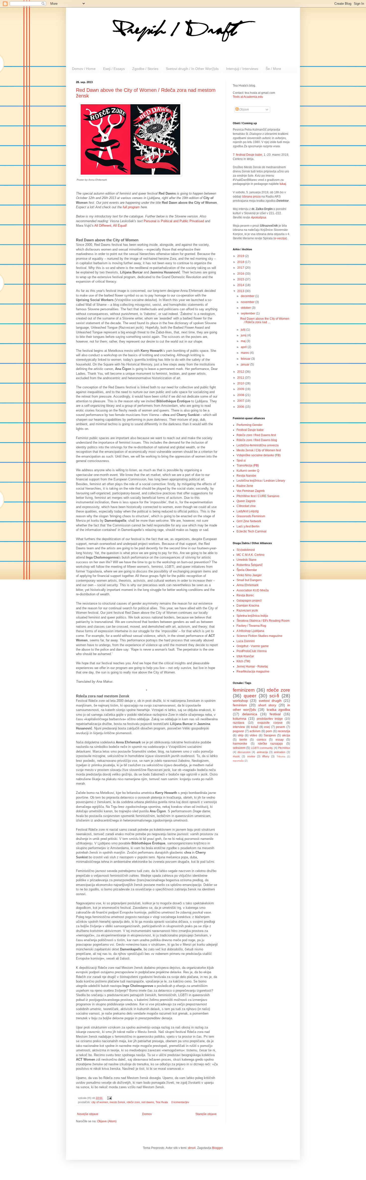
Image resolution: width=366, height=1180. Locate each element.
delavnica (249, 714)
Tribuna (281, 756)
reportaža (238, 760)
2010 (241, 383)
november (248, 302)
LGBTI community (262, 747)
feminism (240, 705)
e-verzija (280, 238)
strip (241, 735)
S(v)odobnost (246, 550)
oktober (246, 307)
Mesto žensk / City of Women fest (259, 450)
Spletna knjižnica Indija (252, 615)
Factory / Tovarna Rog (251, 625)
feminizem (244, 690)
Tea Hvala (162, 1102)
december (248, 296)
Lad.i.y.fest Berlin (248, 526)
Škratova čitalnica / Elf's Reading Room (263, 620)
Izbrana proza (251, 196)
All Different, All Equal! (110, 225)
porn (269, 731)
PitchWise (284, 747)
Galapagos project (249, 600)
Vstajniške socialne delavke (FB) (259, 455)
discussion (244, 752)
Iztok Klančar (245, 656)
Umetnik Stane (246, 560)
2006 (241, 407)
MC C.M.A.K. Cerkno (250, 555)
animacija (262, 752)
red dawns (147, 1102)
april (244, 347)
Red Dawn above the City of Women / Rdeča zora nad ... (264, 320)
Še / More (273, 69)
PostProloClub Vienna (252, 651)
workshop (240, 701)
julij (243, 329)
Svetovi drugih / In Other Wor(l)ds (192, 69)
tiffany (265, 756)
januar (245, 364)
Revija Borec (245, 595)
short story (267, 705)
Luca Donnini (246, 641)
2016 (241, 273)
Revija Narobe (246, 475)
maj (243, 341)
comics (261, 739)
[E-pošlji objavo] (109, 1097)
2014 (241, 285)
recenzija (284, 731)
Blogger (217, 1148)
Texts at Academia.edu (248, 97)
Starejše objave (206, 1114)
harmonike (240, 743)
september (248, 313)
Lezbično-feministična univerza (258, 445)
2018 (241, 262)
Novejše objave (87, 1114)
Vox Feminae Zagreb (251, 491)
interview (239, 727)
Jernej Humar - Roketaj (252, 666)
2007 (241, 401)
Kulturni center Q (248, 470)
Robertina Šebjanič (250, 565)
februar (246, 358)
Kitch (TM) (243, 661)
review (251, 756)
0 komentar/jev (180, 1102)
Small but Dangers (249, 580)
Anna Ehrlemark (247, 585)
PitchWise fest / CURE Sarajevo (258, 496)
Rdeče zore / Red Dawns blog (257, 440)
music (236, 756)
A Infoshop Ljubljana (250, 631)
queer (250, 695)
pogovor (238, 731)
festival (275, 714)
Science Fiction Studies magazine (259, 636)
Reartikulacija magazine (253, 671)
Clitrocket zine (246, 506)
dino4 (192, 1148)
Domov (147, 1114)
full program (131, 207)
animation (279, 752)
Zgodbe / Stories (145, 69)
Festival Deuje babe (250, 430)
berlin (243, 739)
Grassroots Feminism (251, 516)
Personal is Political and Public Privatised (174, 221)
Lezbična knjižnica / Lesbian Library (261, 480)
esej (267, 727)
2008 (241, 395)
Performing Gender (249, 425)
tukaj (283, 184)
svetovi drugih (270, 701)
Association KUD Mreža (253, 590)
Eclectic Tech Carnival (251, 531)
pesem (280, 727)
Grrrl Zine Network (249, 521)
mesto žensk (117, 1102)
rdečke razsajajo (270, 743)
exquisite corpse (270, 722)
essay (280, 739)
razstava (238, 722)
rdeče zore (133, 1102)
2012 (241, 371)
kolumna (239, 718)
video (253, 735)
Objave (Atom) (107, 1121)
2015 (241, 279)
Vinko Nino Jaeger (249, 575)
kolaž (254, 727)
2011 (241, 377)
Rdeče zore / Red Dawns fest (256, 435)
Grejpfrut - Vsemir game (253, 646)
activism (254, 731)
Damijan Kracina (248, 605)
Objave (244, 109)
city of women (99, 1102)
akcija (286, 735)
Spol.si (241, 460)
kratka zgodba (278, 710)
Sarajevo (270, 735)
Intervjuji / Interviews (242, 69)
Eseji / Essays (114, 69)
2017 (241, 267)
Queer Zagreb (246, 501)
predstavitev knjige (270, 718)
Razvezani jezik (247, 610)
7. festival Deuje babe (247, 154)
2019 (241, 256)
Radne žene (245, 486)
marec (245, 353)
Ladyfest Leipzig (248, 511)
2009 (241, 389)
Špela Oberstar (247, 570)
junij (244, 335)
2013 (241, 291)
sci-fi (274, 695)
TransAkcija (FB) (248, 465)
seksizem (239, 748)
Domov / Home (84, 69)
